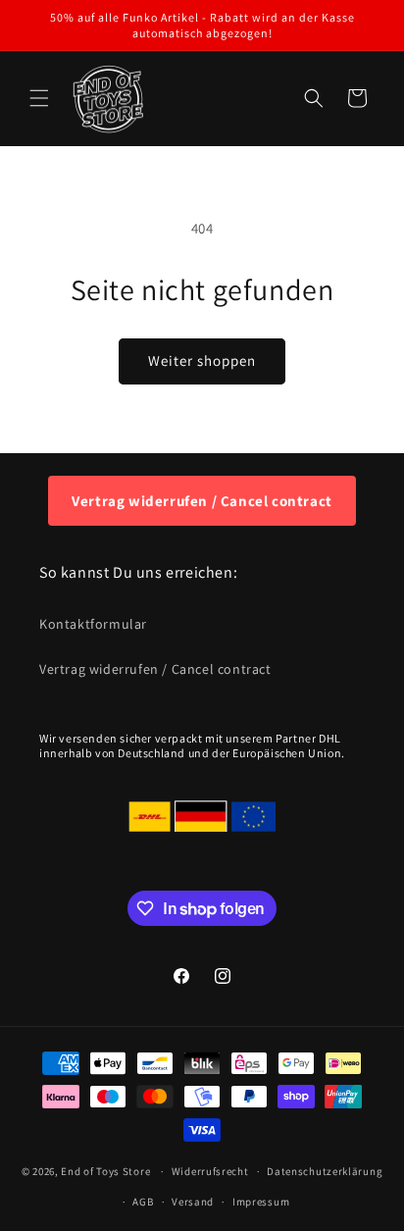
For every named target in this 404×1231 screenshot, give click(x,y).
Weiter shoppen (202, 360)
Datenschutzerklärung (324, 1171)
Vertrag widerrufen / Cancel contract (202, 500)
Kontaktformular (93, 624)
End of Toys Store (105, 1171)
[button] (39, 98)
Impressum (260, 1201)
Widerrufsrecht (210, 1171)
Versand (193, 1201)
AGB (142, 1201)
